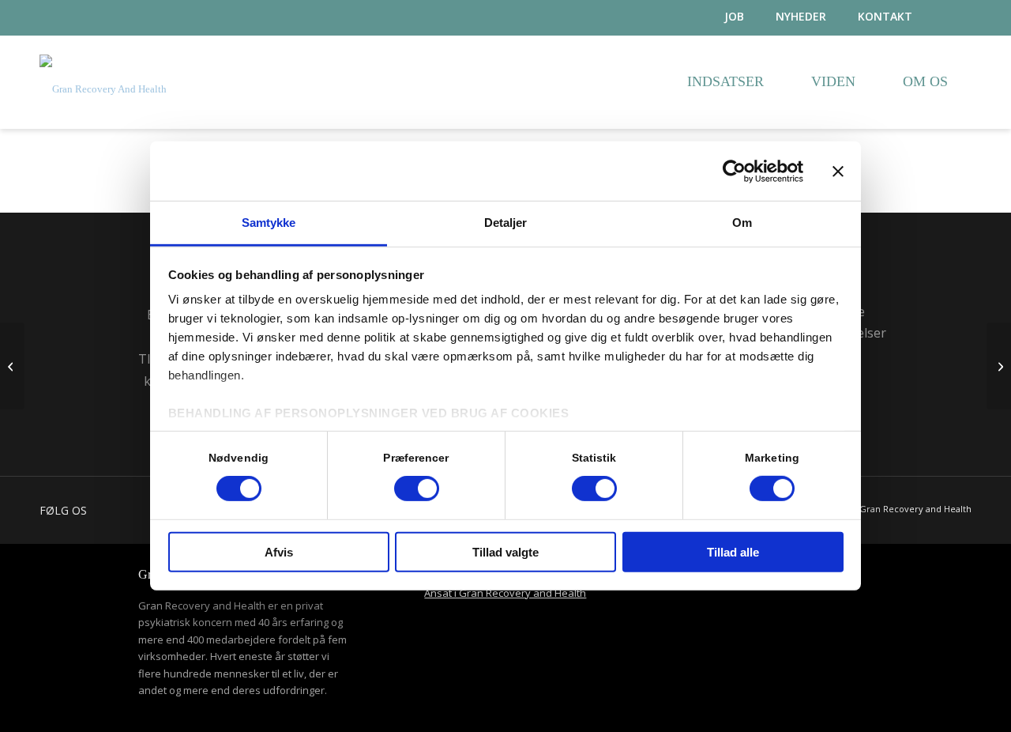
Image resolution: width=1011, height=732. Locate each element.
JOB (734, 16)
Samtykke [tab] (269, 222)
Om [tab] (742, 222)
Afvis (279, 552)
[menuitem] (718, 17)
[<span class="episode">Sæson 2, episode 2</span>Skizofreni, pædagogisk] (12, 366)
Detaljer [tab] (506, 222)
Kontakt (885, 16)
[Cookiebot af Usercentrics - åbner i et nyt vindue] (734, 171)
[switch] (416, 488)
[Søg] (958, 18)
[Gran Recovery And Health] (103, 101)
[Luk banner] (838, 170)
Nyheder (801, 16)
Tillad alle (733, 552)
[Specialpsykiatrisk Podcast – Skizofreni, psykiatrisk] (999, 366)
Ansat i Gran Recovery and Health (505, 593)
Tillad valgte (505, 552)
